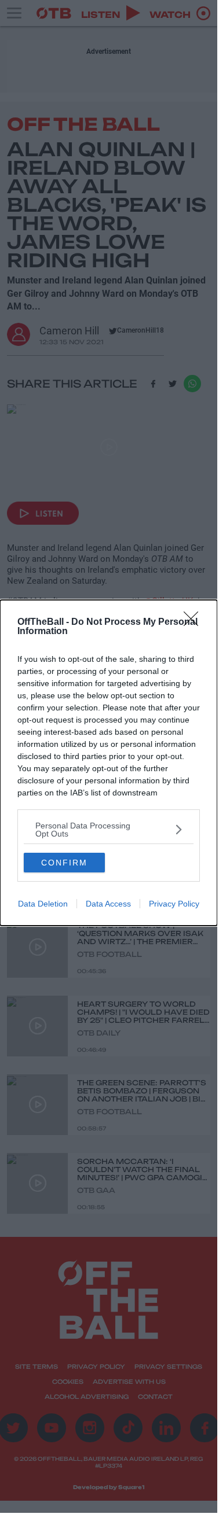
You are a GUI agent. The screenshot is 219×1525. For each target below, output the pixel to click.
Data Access (108, 903)
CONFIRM (64, 862)
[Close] (195, 622)
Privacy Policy (174, 903)
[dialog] (108, 763)
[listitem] (108, 830)
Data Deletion (43, 903)
